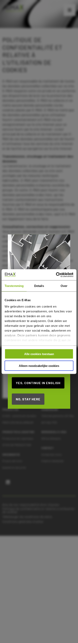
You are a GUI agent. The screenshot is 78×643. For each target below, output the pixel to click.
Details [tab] (39, 286)
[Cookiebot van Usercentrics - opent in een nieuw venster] (56, 274)
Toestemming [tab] (14, 286)
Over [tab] (64, 286)
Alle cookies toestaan (39, 354)
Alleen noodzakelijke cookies (39, 365)
